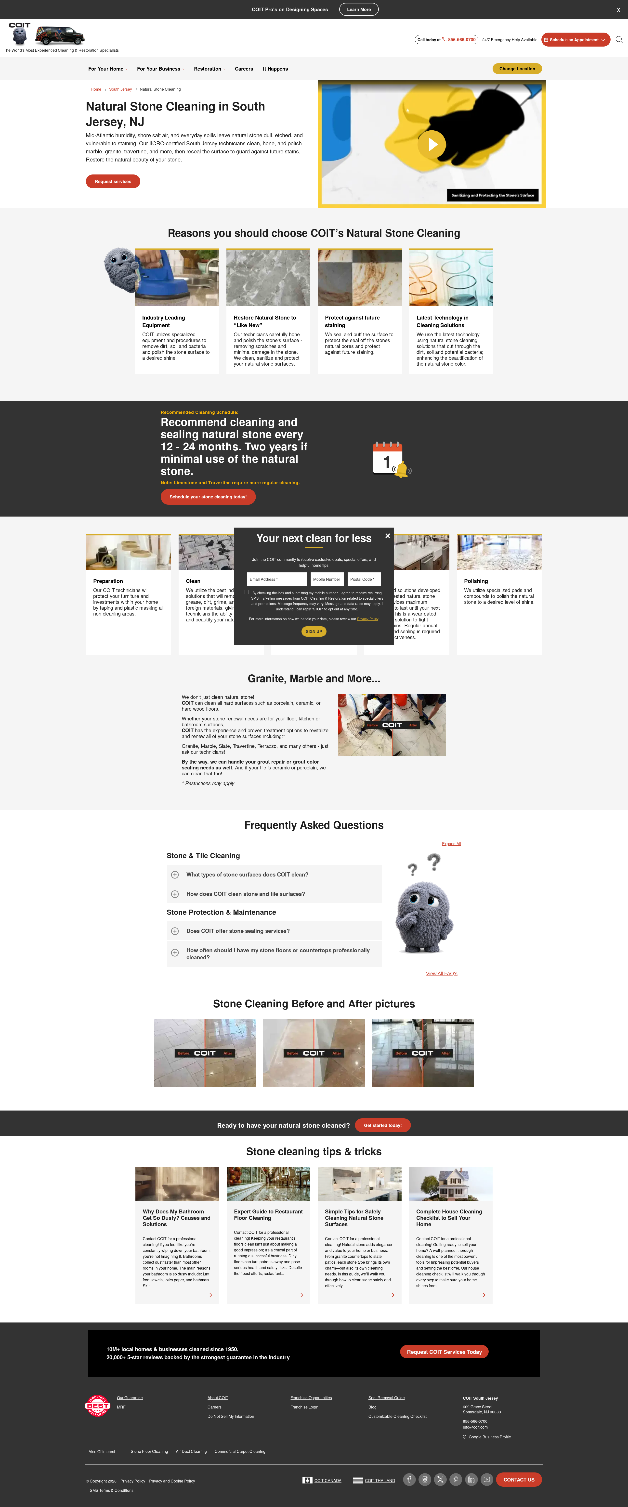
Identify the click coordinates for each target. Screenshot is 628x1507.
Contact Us (519, 1479)
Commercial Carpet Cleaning (240, 1451)
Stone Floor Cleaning (149, 1451)
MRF (121, 1407)
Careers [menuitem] (244, 68)
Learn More (359, 9)
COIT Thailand (380, 1480)
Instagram (425, 1479)
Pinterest (455, 1479)
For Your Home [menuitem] (105, 68)
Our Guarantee (130, 1397)
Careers (215, 1407)
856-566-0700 (475, 1421)
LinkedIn (471, 1479)
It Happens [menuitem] (275, 68)
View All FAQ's (442, 973)
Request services (113, 181)
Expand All (451, 843)
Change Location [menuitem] (517, 68)
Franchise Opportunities (311, 1397)
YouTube (487, 1479)
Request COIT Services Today (444, 1352)
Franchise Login (304, 1407)
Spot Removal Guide (386, 1397)
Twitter (440, 1479)
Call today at (447, 39)
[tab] (274, 874)
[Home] (47, 34)
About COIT (218, 1397)
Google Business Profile (490, 1437)
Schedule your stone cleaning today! (208, 497)
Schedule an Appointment (574, 39)
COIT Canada (327, 1480)
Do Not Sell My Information (231, 1416)
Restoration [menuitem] (207, 68)
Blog (372, 1407)
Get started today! (383, 1125)
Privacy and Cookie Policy (172, 1481)
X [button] (618, 9)
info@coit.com (475, 1427)
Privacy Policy (132, 1481)
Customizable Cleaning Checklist (397, 1416)
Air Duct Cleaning (191, 1451)
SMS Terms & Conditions (111, 1490)
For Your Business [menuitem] (158, 68)
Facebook (409, 1479)
